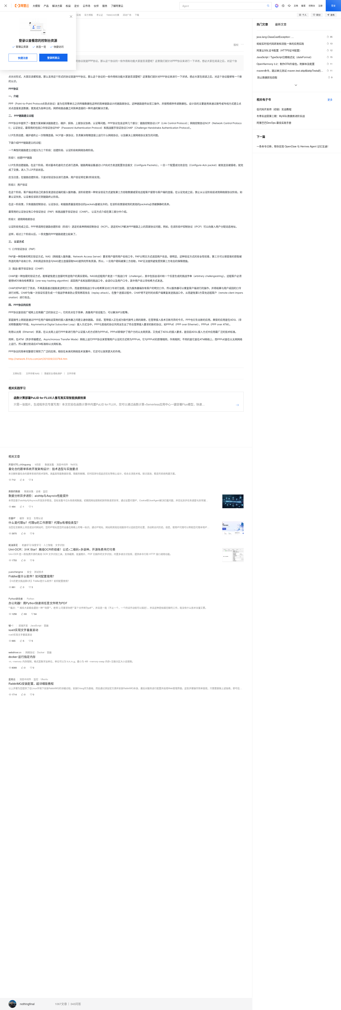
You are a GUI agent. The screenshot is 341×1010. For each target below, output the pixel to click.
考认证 (99, 14)
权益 (68, 5)
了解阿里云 (117, 5)
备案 (303, 5)
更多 (330, 99)
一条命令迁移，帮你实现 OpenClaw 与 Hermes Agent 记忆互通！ (293, 146)
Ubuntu (44, 679)
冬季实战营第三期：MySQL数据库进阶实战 (281, 116)
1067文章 (61, 1004)
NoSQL (74, 464)
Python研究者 (16, 598)
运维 (38, 491)
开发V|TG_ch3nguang (20, 464)
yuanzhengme (16, 571)
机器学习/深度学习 (31, 545)
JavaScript (35, 625)
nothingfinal (27, 1004)
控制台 (312, 5)
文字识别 (59, 545)
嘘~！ (12, 625)
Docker (40, 652)
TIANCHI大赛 (112, 14)
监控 (45, 491)
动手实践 (76, 14)
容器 (46, 625)
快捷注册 (23, 58)
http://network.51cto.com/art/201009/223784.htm (38, 358)
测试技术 (38, 571)
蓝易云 (12, 679)
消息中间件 (62, 464)
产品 (46, 5)
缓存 (22, 518)
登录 (333, 5)
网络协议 (30, 652)
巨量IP (12, 518)
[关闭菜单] (5, 5)
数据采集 (49, 464)
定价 (76, 5)
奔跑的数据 (14, 491)
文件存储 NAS (32, 373)
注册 (320, 5)
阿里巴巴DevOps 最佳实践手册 (274, 122)
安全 (29, 518)
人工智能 (48, 545)
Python (30, 598)
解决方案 (57, 5)
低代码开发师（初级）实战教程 (274, 109)
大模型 (36, 5)
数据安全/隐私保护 (53, 373)
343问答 (76, 1004)
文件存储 (71, 373)
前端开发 (23, 625)
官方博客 (88, 14)
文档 (296, 5)
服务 (104, 5)
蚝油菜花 (13, 545)
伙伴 (96, 5)
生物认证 (38, 518)
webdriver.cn (15, 652)
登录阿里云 (53, 57)
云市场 (86, 5)
